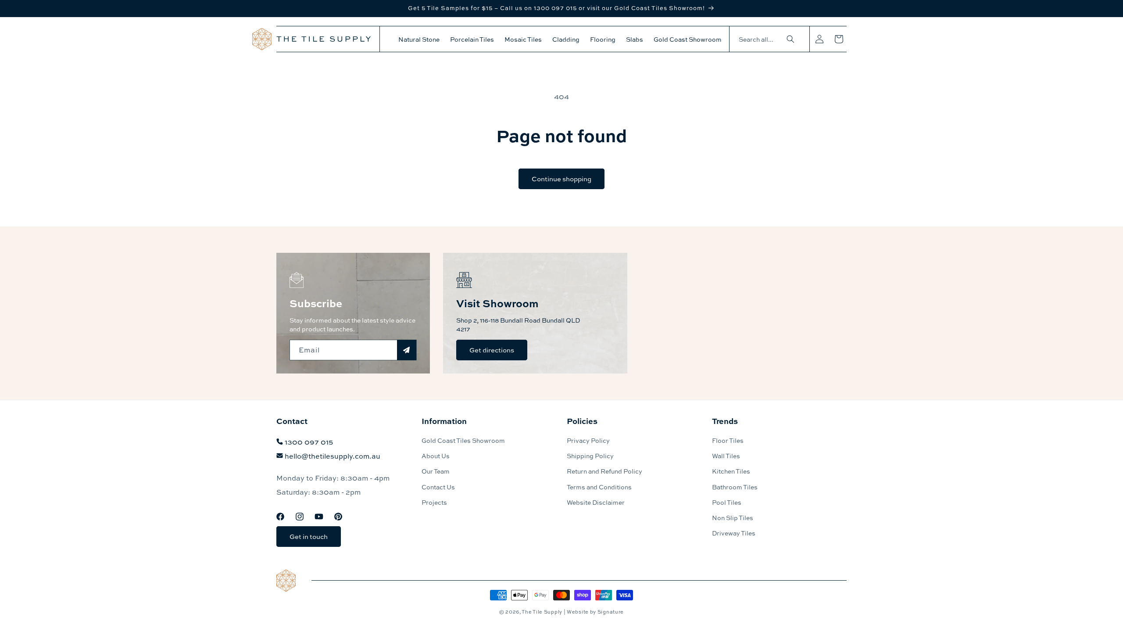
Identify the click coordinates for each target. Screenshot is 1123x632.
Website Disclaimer (596, 502)
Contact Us (438, 486)
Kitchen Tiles (731, 471)
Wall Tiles (726, 455)
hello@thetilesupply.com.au (332, 456)
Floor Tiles (728, 440)
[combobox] (765, 39)
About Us (436, 455)
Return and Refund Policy (604, 471)
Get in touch (309, 537)
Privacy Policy (588, 440)
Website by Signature (595, 611)
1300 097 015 (309, 442)
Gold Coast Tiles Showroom (463, 440)
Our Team (436, 471)
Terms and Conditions (599, 486)
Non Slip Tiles (732, 517)
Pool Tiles (726, 502)
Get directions (491, 350)
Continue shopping (561, 178)
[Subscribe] (406, 350)
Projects (434, 502)
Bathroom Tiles (735, 486)
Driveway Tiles (733, 532)
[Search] (790, 39)
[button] (419, 39)
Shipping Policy (590, 455)
